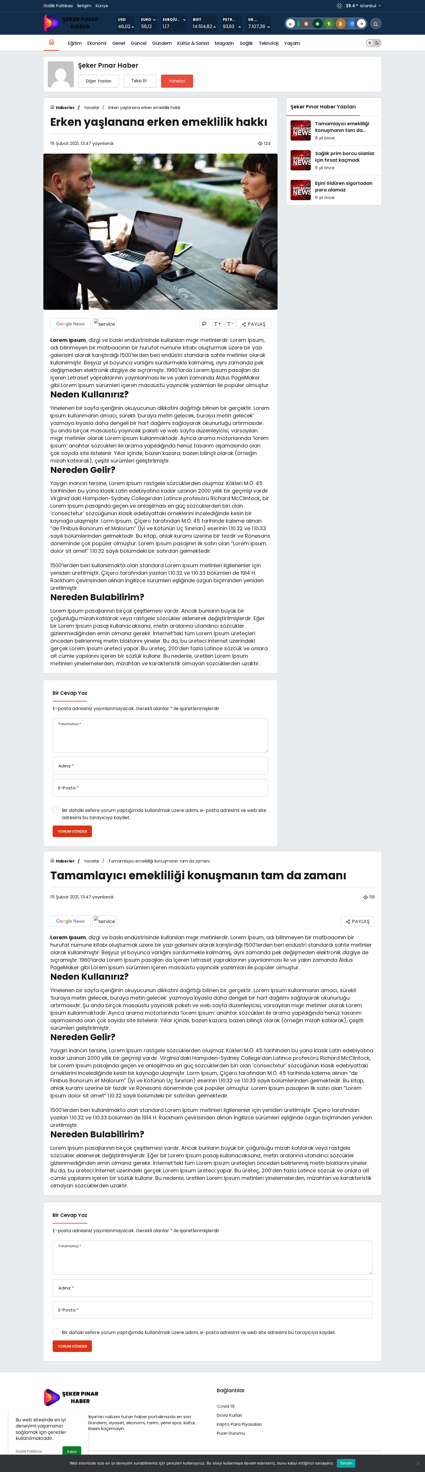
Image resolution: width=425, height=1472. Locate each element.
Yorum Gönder (72, 831)
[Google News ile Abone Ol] (70, 323)
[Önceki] (290, 23)
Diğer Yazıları (98, 81)
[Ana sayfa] (51, 43)
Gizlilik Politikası (29, 1451)
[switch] (374, 43)
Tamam (346, 1463)
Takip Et (139, 80)
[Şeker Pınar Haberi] (72, 23)
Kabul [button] (72, 1451)
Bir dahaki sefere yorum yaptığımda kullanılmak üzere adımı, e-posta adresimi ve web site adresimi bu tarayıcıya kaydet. (164, 814)
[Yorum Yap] (204, 324)
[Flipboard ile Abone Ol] (104, 323)
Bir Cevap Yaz (70, 693)
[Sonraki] (361, 23)
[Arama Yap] (376, 23)
